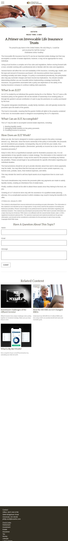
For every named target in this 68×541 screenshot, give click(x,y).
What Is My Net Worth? (11, 349)
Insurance (6, 532)
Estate (5, 529)
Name (3, 228)
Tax (4, 534)
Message (4, 249)
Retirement (6, 525)
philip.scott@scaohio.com (12, 519)
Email (3, 238)
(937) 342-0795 (13, 512)
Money (5, 536)
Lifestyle (5, 539)
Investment (6, 527)
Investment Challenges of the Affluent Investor (13, 311)
